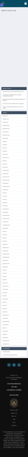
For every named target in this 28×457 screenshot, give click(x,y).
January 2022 (5, 251)
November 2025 (6, 128)
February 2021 (6, 286)
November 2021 (6, 257)
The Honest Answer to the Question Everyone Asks (13, 91)
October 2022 (5, 222)
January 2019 (5, 318)
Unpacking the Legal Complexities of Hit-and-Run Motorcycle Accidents (13, 31)
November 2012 (6, 344)
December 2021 (6, 254)
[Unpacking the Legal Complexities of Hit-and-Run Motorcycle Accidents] (14, 20)
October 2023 (5, 183)
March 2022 (5, 244)
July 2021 (4, 270)
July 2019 (4, 302)
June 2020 (5, 292)
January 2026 (5, 122)
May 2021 (5, 276)
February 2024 (6, 170)
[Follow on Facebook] (9, 365)
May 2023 (5, 199)
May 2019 (5, 305)
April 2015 (5, 334)
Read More (6, 45)
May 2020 (5, 296)
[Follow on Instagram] (14, 365)
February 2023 (6, 209)
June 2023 (5, 196)
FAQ (14, 419)
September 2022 (6, 225)
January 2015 (5, 337)
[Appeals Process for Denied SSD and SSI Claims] (14, 57)
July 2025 (5, 141)
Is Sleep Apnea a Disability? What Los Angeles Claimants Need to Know (12, 95)
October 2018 (5, 324)
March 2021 (5, 283)
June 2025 (5, 144)
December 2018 (6, 321)
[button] (1, 5)
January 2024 (5, 173)
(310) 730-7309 (14, 395)
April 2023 (5, 202)
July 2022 (5, 231)
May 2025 (5, 148)
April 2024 (5, 164)
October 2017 (5, 331)
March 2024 (5, 167)
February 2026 (6, 119)
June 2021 (5, 273)
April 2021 (5, 279)
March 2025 (5, 154)
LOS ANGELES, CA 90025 (14, 390)
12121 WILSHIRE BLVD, (14, 384)
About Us (14, 413)
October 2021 (5, 260)
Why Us (14, 416)
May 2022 (5, 238)
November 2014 (6, 341)
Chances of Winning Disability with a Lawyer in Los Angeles (13, 107)
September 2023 (6, 186)
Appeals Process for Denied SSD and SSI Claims (14, 67)
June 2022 (5, 234)
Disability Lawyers (6, 351)
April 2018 (5, 328)
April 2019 (5, 308)
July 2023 (5, 193)
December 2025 (6, 125)
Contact (14, 425)
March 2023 (5, 206)
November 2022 (6, 218)
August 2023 (5, 189)
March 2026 (5, 116)
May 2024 (5, 161)
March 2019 (5, 312)
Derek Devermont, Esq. (10, 35)
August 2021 (5, 267)
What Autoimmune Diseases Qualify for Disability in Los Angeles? (14, 99)
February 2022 (6, 247)
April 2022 (5, 241)
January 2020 (5, 299)
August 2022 (5, 228)
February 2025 (6, 157)
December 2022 (6, 215)
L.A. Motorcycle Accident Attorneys (10, 355)
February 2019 (6, 315)
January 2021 (5, 289)
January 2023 (5, 212)
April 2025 (5, 151)
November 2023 (6, 180)
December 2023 (6, 177)
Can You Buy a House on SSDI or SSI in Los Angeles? (13, 103)
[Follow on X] (19, 365)
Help (14, 422)
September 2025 (6, 135)
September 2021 (6, 263)
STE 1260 (14, 387)
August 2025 (5, 138)
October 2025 (5, 132)
